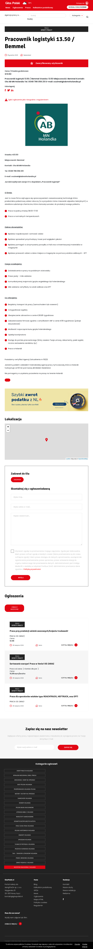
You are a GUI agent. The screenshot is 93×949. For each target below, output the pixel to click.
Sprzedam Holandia (24, 840)
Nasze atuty (68, 887)
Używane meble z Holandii (24, 812)
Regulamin (38, 905)
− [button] (8, 430)
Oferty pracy (46, 29)
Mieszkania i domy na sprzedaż (24, 780)
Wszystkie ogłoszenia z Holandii (25, 867)
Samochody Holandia (25, 798)
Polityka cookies (40, 902)
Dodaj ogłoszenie (77, 7)
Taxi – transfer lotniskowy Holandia (24, 853)
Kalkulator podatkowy (43, 7)
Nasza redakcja (69, 890)
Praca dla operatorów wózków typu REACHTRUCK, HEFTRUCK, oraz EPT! (44, 696)
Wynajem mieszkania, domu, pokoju (24, 775)
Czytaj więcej (84, 945)
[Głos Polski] (12, 3)
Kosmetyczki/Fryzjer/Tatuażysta (24, 821)
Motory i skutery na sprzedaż (25, 794)
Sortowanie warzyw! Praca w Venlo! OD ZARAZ (32, 663)
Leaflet (68, 459)
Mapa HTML (38, 899)
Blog (35, 884)
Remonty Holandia (25, 835)
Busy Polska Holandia (24, 785)
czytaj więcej (67, 645)
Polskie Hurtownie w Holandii (25, 830)
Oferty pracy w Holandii (25, 771)
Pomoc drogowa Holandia (25, 858)
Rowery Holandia (25, 803)
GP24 (36, 890)
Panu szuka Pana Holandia (25, 826)
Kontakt (66, 884)
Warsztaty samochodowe (24, 817)
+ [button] (8, 426)
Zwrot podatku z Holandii (24, 863)
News (7, 7)
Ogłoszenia (18, 7)
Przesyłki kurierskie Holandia (25, 849)
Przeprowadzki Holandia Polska (24, 789)
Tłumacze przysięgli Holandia (25, 844)
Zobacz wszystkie (14, 608)
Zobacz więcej (11, 924)
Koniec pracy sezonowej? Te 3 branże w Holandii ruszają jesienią (14, 15)
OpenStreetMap (83, 459)
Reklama (66, 893)
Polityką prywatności (32, 569)
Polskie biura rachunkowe (25, 807)
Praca (28, 7)
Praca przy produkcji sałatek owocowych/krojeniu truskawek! (39, 631)
